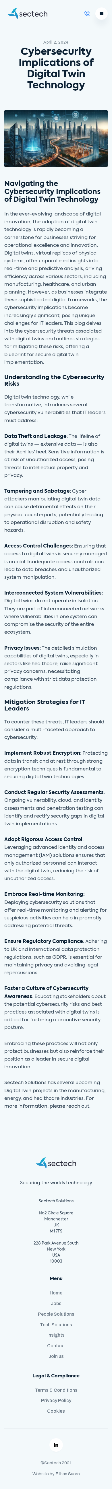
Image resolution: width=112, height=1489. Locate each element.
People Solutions (56, 1314)
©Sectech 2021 (56, 1463)
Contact (56, 1345)
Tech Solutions (56, 1324)
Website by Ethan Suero (56, 1473)
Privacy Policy (56, 1400)
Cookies (56, 1411)
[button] (101, 13)
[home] (25, 13)
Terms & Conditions (56, 1390)
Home (56, 1292)
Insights (56, 1335)
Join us (56, 1356)
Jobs (56, 1303)
